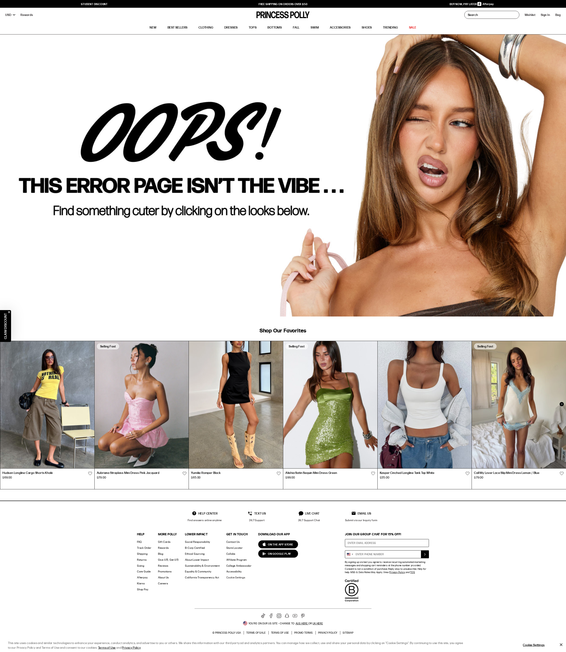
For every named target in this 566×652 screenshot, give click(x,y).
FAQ (139, 541)
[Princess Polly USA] (283, 15)
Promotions (165, 571)
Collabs (231, 553)
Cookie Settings (235, 577)
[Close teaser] (9, 312)
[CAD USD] (10, 15)
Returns (142, 559)
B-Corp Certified (195, 547)
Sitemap (348, 632)
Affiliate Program (236, 559)
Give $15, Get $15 (168, 559)
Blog (160, 553)
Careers (163, 583)
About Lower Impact (197, 559)
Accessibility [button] (234, 571)
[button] (558, 14)
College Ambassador (239, 565)
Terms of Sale (256, 632)
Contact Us (233, 541)
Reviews (163, 565)
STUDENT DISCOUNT (94, 4)
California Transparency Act (202, 577)
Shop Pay (142, 589)
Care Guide (144, 571)
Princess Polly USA (228, 632)
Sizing (140, 565)
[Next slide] (561, 404)
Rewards (163, 547)
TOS (412, 572)
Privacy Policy (397, 572)
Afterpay (142, 577)
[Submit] (425, 554)
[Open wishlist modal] (90, 473)
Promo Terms (303, 632)
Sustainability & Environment (202, 565)
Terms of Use (280, 632)
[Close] (561, 645)
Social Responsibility (197, 541)
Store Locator (234, 547)
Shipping (142, 553)
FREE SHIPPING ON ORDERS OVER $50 (283, 4)
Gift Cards (164, 541)
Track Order (144, 547)
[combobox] (349, 554)
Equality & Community (198, 571)
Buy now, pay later (463, 4)
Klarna (141, 583)
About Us (163, 577)
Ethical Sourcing (195, 553)
